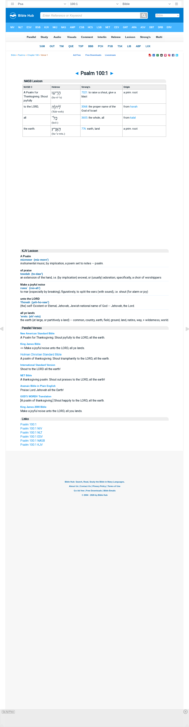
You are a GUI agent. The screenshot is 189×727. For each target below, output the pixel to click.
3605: (84, 117)
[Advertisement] (94, 214)
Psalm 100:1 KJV (31, 444)
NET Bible (26, 375)
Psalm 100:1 (28, 424)
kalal (133, 117)
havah (134, 106)
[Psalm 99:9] (4, 337)
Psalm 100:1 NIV (31, 428)
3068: (84, 106)
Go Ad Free (8, 712)
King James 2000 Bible (33, 407)
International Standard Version (37, 365)
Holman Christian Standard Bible (41, 354)
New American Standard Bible (37, 333)
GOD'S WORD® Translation (35, 396)
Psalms (21, 55)
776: (83, 128)
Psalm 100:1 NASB (32, 440)
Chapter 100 (33, 55)
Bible (13, 55)
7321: (84, 92)
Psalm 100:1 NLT (31, 432)
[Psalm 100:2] (184, 337)
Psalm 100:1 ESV (31, 436)
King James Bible (30, 344)
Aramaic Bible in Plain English (38, 386)
